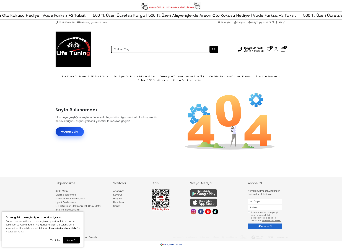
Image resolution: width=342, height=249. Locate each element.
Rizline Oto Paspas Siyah (188, 80)
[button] (283, 49)
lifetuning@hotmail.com (93, 22)
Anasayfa (71, 132)
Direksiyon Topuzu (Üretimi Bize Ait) (182, 76)
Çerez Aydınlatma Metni (63, 228)
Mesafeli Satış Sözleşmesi (70, 198)
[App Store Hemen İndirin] (217, 203)
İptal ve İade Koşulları (68, 209)
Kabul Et (71, 240)
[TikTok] (284, 22)
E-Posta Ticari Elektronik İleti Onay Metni (78, 206)
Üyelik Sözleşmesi (66, 202)
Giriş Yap (118, 198)
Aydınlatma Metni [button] (271, 220)
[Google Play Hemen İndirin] (217, 193)
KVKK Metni (62, 191)
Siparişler (225, 22)
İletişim (241, 22)
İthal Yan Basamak (268, 76)
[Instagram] (274, 22)
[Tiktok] (215, 211)
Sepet (116, 206)
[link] (171, 5)
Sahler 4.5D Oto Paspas (153, 80)
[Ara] (213, 49)
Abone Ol (266, 226)
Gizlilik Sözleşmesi (66, 194)
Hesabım (118, 202)
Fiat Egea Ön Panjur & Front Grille (134, 76)
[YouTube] (281, 22)
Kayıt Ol (117, 194)
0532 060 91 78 (67, 22)
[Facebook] (277, 22)
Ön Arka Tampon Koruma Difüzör (230, 76)
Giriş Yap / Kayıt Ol (261, 22)
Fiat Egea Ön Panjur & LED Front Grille (85, 76)
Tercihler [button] (55, 240)
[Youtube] (208, 211)
